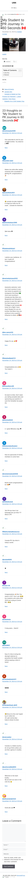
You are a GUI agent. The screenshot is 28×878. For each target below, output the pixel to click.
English (7, 877)
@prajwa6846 (7, 559)
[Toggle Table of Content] (19, 70)
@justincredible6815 (9, 767)
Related (6, 75)
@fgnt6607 (6, 645)
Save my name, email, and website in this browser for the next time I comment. (13, 859)
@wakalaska (6, 619)
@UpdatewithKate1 (8, 248)
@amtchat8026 (7, 420)
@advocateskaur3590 (9, 222)
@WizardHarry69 (8, 386)
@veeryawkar (6, 737)
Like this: (6, 73)
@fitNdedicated (7, 502)
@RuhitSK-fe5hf (7, 161)
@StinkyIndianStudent (9, 446)
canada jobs (8, 92)
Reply (6, 147)
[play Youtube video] (14, 44)
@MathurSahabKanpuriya (10, 531)
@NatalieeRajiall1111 (9, 358)
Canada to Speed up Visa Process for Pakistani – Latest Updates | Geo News (11, 96)
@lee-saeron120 (7, 332)
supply (4, 54)
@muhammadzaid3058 (10, 474)
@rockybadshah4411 (9, 679)
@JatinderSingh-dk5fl (9, 705)
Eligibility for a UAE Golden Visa (14, 101)
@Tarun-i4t (6, 585)
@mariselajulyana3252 (10, 278)
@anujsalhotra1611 (8, 192)
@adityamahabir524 (9, 799)
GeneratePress (21, 875)
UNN (14, 3)
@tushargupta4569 (8, 131)
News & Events (9, 89)
